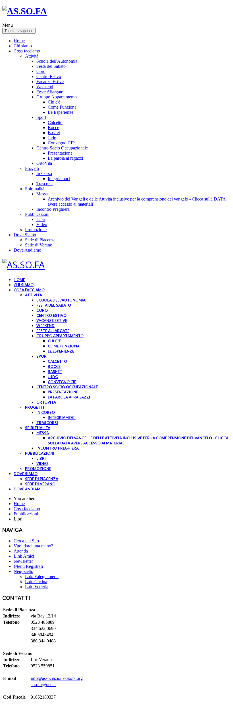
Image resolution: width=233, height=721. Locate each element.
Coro (40, 71)
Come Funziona (62, 107)
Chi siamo (23, 45)
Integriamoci (59, 178)
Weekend (44, 86)
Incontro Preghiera (53, 209)
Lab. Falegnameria (42, 576)
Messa (42, 193)
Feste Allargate (49, 91)
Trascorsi (44, 183)
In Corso (44, 173)
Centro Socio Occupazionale (62, 148)
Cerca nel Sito (26, 540)
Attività (31, 56)
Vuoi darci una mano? (33, 545)
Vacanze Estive (50, 81)
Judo (52, 137)
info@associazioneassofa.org (57, 678)
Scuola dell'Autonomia (56, 61)
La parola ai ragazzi (65, 158)
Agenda (21, 551)
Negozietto (23, 571)
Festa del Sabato (51, 66)
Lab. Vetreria (36, 586)
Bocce (53, 127)
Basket (54, 132)
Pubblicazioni (37, 214)
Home (19, 40)
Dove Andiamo (27, 250)
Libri (40, 219)
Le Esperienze (60, 112)
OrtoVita (44, 163)
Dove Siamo (25, 234)
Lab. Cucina (36, 581)
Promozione (36, 229)
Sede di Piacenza (40, 239)
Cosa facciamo (27, 51)
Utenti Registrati (28, 566)
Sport (41, 117)
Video (41, 224)
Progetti (32, 168)
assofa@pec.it (43, 684)
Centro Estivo (48, 76)
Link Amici (24, 556)
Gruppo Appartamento (56, 96)
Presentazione (60, 153)
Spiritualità (34, 188)
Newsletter (23, 561)
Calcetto (55, 122)
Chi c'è (54, 102)
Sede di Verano (38, 245)
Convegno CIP (61, 142)
